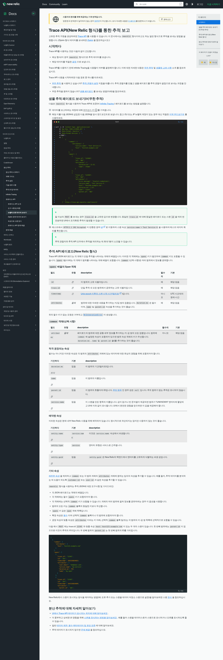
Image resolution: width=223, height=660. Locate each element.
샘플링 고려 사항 (164, 67)
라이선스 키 (88, 110)
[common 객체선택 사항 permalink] (76, 321)
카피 (181, 122)
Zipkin (90, 40)
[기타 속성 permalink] (60, 470)
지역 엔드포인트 (176, 114)
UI (102, 227)
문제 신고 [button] (167, 19)
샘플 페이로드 (86, 91)
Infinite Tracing (107, 103)
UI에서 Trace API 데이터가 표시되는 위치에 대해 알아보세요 (80, 613)
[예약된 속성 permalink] (62, 415)
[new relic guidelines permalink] (98, 251)
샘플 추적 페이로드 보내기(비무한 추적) (208, 28)
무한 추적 (148, 67)
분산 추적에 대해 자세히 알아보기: (208, 43)
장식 (170, 597)
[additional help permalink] (97, 608)
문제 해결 (85, 629)
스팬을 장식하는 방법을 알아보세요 (100, 617)
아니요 (213, 62)
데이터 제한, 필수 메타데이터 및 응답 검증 (76, 625)
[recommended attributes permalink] (71, 348)
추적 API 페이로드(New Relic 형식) (207, 35)
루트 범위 (117, 390)
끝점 (74, 61)
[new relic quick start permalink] (105, 98)
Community (54, 4)
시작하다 (202, 22)
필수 (65, 515)
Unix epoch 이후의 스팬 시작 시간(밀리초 (100, 293)
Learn (64, 4)
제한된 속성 (54, 475)
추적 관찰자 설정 (90, 83)
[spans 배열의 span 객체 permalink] (77, 266)
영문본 (97, 21)
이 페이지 (132, 21)
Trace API (82, 36)
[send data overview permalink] (63, 46)
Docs (44, 4)
